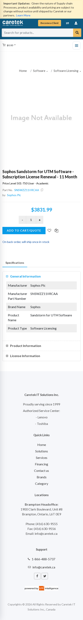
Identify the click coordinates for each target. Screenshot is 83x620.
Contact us (41, 470)
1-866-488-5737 (43, 559)
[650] (41, 118)
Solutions (41, 451)
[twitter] (45, 576)
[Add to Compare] (56, 231)
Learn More (23, 15)
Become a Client (49, 22)
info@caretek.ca (43, 567)
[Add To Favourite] (49, 231)
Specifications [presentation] (14, 262)
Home (23, 70)
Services (41, 457)
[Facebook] (37, 576)
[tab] (14, 263)
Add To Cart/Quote (24, 230)
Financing (41, 464)
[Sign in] (76, 23)
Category (41, 483)
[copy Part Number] (42, 189)
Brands (42, 477)
